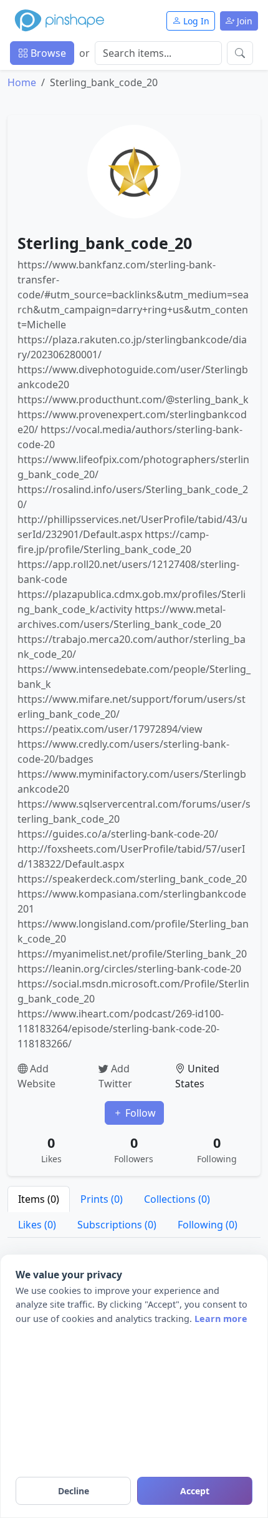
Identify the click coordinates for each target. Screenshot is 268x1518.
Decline (73, 1491)
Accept (194, 1491)
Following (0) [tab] (207, 1225)
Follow (139, 1113)
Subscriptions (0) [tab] (116, 1225)
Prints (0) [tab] (101, 1199)
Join (243, 21)
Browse (47, 53)
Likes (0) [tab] (37, 1225)
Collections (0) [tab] (177, 1199)
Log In (195, 21)
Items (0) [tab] (38, 1199)
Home (21, 82)
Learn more (220, 1319)
